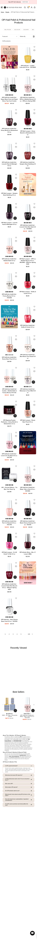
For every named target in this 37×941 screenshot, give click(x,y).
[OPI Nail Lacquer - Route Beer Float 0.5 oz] (27, 409)
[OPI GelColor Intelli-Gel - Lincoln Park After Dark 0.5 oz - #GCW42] (27, 212)
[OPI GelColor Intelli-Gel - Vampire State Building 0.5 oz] (27, 151)
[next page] (32, 634)
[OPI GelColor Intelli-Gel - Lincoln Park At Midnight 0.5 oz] (9, 151)
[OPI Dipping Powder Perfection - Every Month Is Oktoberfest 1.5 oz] (9, 409)
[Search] (24, 7)
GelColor (17, 29)
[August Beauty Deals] (27, 184)
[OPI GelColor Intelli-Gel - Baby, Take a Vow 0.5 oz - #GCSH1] (27, 474)
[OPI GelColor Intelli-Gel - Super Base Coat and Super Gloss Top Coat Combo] (9, 84)
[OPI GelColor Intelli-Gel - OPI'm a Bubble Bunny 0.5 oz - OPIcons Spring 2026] (27, 84)
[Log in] (31, 7)
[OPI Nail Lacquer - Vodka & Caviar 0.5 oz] (27, 281)
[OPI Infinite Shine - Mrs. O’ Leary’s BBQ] (27, 541)
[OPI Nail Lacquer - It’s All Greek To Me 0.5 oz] (9, 541)
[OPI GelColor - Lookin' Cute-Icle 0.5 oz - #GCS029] (27, 55)
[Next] (34, 704)
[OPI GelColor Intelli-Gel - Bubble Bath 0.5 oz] (9, 245)
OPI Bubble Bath (17, 740)
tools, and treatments (14, 756)
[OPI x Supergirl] (27, 442)
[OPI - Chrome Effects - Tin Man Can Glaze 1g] (9, 474)
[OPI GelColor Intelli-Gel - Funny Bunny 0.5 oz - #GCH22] (9, 281)
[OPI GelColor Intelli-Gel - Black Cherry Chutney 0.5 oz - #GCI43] (27, 508)
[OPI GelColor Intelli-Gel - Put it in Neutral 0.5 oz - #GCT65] (9, 508)
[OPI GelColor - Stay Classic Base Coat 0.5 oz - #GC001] (9, 606)
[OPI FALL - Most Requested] (9, 57)
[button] (2, 7)
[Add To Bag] (33, 61)
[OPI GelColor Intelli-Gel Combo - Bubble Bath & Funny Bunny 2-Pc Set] (9, 376)
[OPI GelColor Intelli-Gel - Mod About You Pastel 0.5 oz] (27, 344)
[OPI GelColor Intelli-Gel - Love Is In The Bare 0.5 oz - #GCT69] (9, 441)
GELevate (26, 29)
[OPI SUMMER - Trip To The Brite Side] (9, 316)
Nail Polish (7, 29)
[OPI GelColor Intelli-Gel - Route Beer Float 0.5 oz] (9, 344)
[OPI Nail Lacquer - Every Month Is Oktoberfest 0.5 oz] (27, 118)
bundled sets (23, 755)
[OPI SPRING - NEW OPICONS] (27, 573)
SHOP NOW (21, 1)
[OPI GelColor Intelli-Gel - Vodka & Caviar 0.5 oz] (27, 315)
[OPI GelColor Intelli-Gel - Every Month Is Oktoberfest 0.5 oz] (9, 118)
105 (29, 634)
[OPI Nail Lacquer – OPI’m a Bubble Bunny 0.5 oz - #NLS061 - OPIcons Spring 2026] (27, 245)
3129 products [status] (6, 41)
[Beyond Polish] (13, 7)
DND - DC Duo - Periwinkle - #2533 (9, 716)
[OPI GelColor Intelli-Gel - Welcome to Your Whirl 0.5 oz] (27, 376)
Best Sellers (18, 692)
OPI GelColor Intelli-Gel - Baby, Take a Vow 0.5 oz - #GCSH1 (27, 716)
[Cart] (34, 7)
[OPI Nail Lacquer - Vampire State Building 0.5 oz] (9, 182)
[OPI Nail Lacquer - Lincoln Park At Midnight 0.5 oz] (9, 212)
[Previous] (3, 704)
